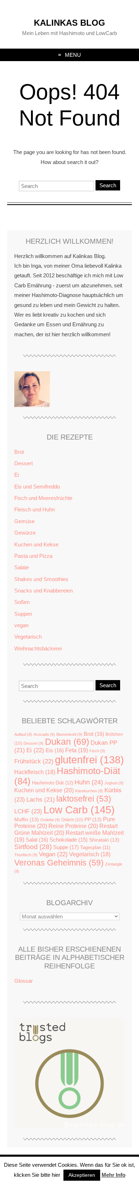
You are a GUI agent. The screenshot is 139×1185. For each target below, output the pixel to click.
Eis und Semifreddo (37, 487)
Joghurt (114, 783)
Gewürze (25, 533)
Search (107, 185)
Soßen (22, 602)
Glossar (23, 981)
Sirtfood (33, 847)
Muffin (26, 819)
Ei (16, 475)
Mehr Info (113, 1175)
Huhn (88, 782)
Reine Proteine (73, 826)
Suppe (66, 847)
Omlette (50, 820)
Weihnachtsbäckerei (38, 648)
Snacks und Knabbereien (43, 590)
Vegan (53, 854)
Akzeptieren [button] (81, 1175)
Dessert (23, 463)
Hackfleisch (34, 772)
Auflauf (23, 734)
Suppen (23, 614)
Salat (37, 840)
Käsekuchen (89, 791)
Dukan (67, 742)
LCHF (28, 811)
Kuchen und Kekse (36, 544)
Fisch (97, 751)
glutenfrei (89, 759)
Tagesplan (95, 847)
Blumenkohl (69, 734)
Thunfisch (25, 855)
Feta (76, 750)
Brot (19, 452)
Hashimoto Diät (52, 782)
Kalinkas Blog (69, 23)
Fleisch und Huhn (34, 509)
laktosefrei (83, 798)
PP (93, 819)
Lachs (40, 799)
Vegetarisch (28, 637)
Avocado (44, 734)
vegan (21, 625)
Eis (55, 750)
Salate (21, 567)
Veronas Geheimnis (59, 862)
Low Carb (79, 809)
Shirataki (104, 840)
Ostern (72, 819)
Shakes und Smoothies (41, 579)
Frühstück (33, 761)
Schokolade (69, 840)
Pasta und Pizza (33, 556)
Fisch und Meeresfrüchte (43, 498)
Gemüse (24, 521)
